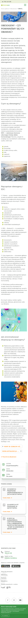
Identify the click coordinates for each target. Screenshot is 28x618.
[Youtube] (20, 600)
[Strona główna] (5, 5)
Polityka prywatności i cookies (9, 584)
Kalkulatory (4, 575)
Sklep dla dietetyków (6, 571)
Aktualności (13, 8)
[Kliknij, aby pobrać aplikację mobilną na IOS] (16, 566)
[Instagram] (14, 600)
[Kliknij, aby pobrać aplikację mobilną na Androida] (6, 566)
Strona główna (5, 8)
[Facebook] (7, 600)
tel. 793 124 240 (6, 1)
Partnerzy (3, 578)
